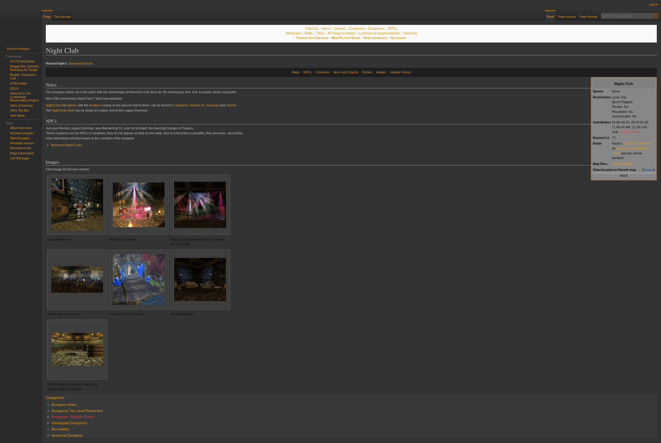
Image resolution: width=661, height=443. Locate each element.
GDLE (14, 88)
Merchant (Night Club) (66, 145)
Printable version (22, 143)
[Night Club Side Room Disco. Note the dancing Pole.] (200, 205)
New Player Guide (346, 38)
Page (47, 17)
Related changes (22, 133)
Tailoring (410, 33)
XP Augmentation (341, 33)
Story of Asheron (21, 105)
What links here (21, 128)
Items (326, 28)
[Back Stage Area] (200, 279)
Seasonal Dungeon (67, 435)
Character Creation (312, 38)
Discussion (62, 17)
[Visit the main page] (20, 20)
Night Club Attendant (637, 143)
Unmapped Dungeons (69, 423)
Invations (95, 105)
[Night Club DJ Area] (138, 205)
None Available (622, 163)
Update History (400, 72)
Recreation (60, 429)
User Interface (375, 38)
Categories (55, 397)
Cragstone (181, 105)
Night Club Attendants (61, 105)
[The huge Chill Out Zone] (138, 279)
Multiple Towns (629, 131)
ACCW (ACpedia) (22, 61)
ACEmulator (18, 83)
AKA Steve (17, 115)
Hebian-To (197, 105)
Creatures (357, 28)
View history (588, 17)
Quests (339, 28)
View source (566, 17)
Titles (320, 33)
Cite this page (19, 158)
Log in (653, 4)
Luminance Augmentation (379, 33)
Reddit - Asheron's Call (23, 76)
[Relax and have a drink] (77, 279)
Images (381, 72)
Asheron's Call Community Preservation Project (24, 97)
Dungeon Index (63, 404)
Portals (367, 72)
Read (550, 17)
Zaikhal (231, 105)
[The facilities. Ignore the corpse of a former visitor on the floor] (77, 349)
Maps (296, 72)
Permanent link (20, 148)
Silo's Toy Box (19, 110)
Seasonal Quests (81, 63)
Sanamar (212, 105)
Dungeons (376, 28)
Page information (22, 153)
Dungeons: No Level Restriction (77, 411)
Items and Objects (345, 72)
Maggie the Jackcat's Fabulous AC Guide (24, 68)
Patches (312, 28)
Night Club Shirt (63, 110)
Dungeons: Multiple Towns (72, 417)
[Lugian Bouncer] (77, 205)
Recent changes (18, 49)
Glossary (398, 38)
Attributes (293, 33)
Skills (308, 33)
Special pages (20, 138)
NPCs (392, 28)
